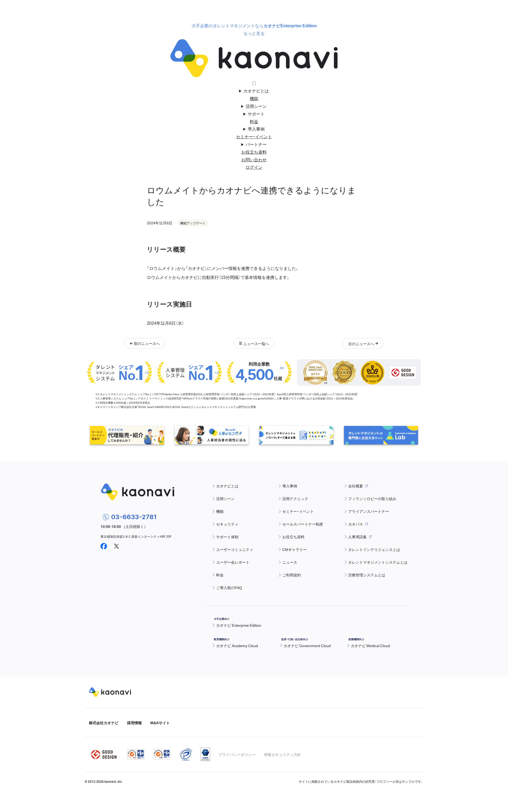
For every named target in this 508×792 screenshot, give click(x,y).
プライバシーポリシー (237, 754)
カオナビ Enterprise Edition (238, 625)
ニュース (289, 562)
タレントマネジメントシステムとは (377, 562)
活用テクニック (295, 498)
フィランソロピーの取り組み (372, 498)
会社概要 (355, 485)
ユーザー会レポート (233, 562)
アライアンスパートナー (368, 511)
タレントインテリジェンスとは (374, 549)
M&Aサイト (160, 722)
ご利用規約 (291, 574)
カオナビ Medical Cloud (370, 645)
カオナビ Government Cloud (307, 645)
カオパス (355, 524)
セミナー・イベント (254, 136)
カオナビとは (256, 90)
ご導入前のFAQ (229, 587)
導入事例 (256, 129)
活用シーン (256, 106)
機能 (254, 98)
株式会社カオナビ (104, 722)
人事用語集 (357, 536)
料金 (254, 121)
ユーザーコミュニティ (234, 549)
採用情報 (134, 722)
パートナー (256, 144)
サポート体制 (227, 536)
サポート (256, 113)
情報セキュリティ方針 (282, 754)
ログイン (254, 167)
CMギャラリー (294, 549)
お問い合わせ (254, 159)
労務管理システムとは (366, 574)
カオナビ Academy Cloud (237, 645)
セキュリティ (227, 524)
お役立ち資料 (254, 152)
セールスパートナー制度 (302, 524)
